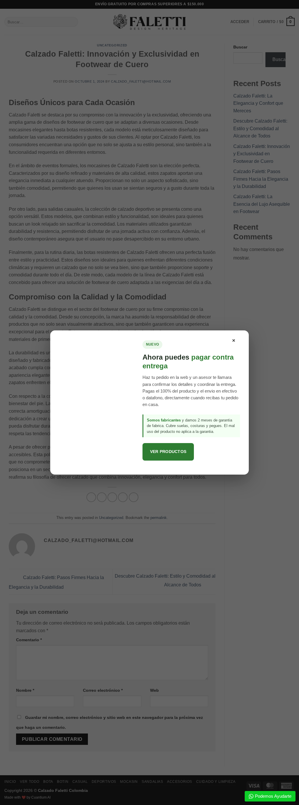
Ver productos (168, 451)
